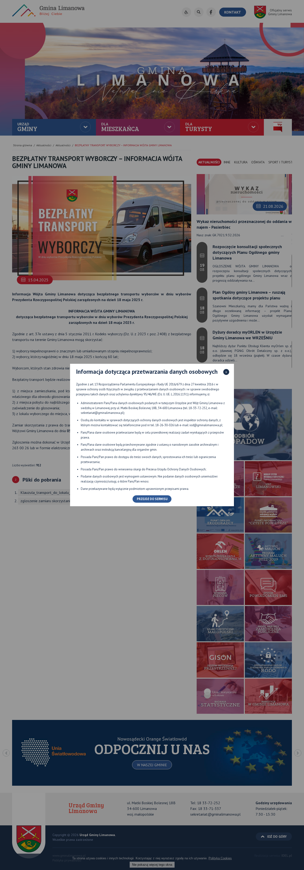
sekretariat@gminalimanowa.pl (102, 413)
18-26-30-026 (164, 425)
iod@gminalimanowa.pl (206, 425)
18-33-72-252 (198, 408)
